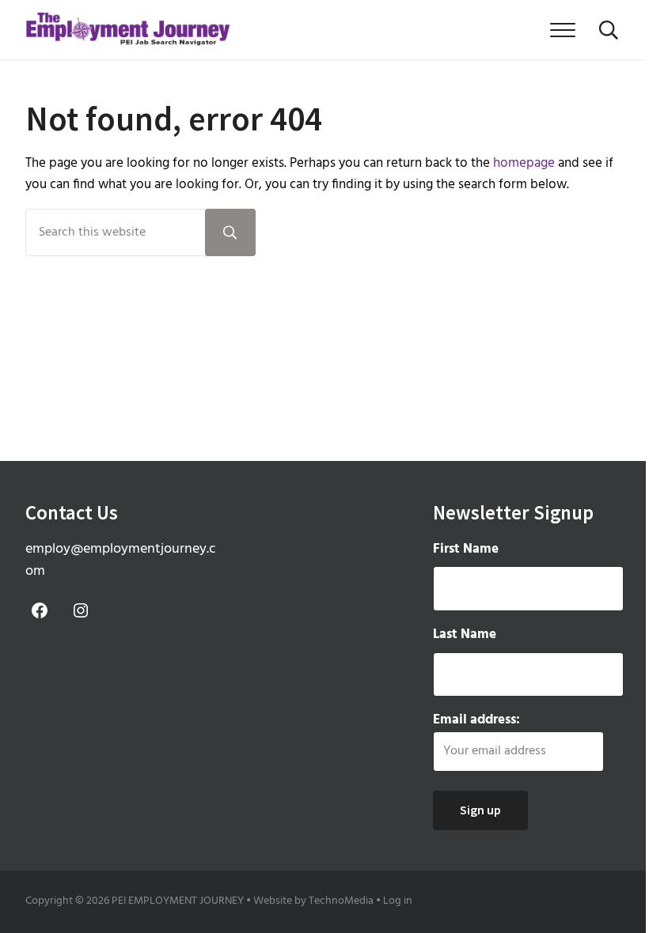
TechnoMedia (341, 901)
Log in (397, 901)
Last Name (464, 634)
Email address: (476, 720)
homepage (524, 163)
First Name (466, 549)
